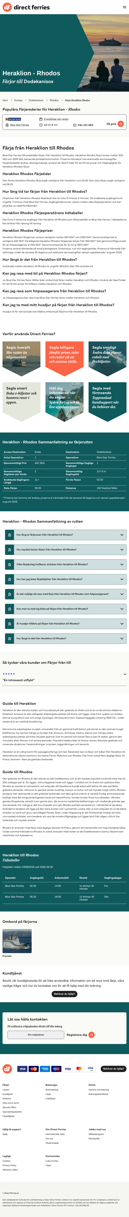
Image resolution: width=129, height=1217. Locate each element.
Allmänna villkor (10, 1169)
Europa (18, 100)
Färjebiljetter (9, 1116)
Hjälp (5, 1134)
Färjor (48, 1094)
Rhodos (54, 100)
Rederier (7, 1098)
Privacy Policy (9, 1165)
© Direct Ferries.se (11, 1193)
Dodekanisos (36, 100)
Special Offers (9, 1107)
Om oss (49, 1138)
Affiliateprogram (96, 1134)
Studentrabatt (52, 1143)
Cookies (7, 1161)
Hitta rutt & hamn (11, 1103)
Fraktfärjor (50, 1098)
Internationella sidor (55, 1134)
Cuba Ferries (51, 1161)
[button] (65, 535)
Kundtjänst (8, 1094)
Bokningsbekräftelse (98, 1094)
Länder (6, 1089)
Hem (5, 100)
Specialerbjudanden (12, 1111)
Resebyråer (94, 1138)
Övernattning (51, 1089)
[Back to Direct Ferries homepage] (26, 7)
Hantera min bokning (99, 1089)
